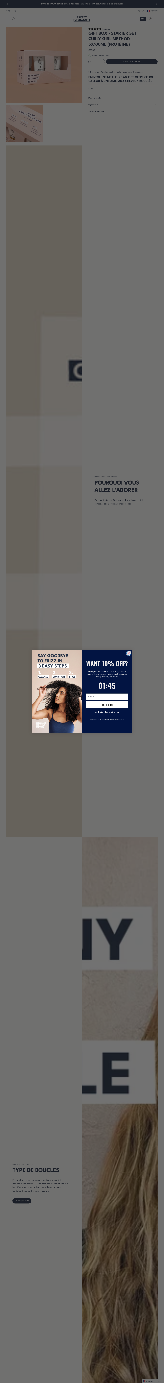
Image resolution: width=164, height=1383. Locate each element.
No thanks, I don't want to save (107, 712)
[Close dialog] (128, 653)
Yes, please (107, 705)
